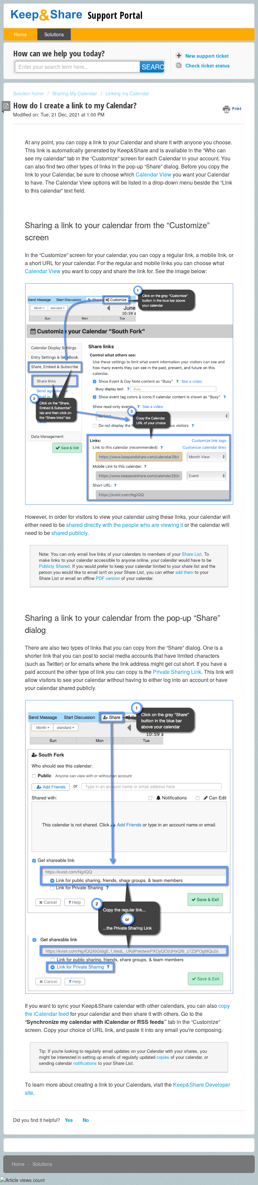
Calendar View (153, 174)
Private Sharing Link (177, 672)
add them (184, 572)
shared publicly (69, 533)
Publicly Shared (54, 566)
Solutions (54, 34)
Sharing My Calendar (74, 93)
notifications (85, 1063)
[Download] (116, 604)
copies (163, 1057)
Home (20, 34)
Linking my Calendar (127, 93)
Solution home (29, 93)
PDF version (108, 578)
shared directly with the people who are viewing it (124, 525)
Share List (192, 554)
